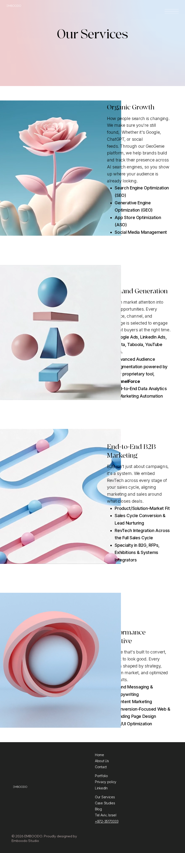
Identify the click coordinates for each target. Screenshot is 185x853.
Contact (101, 767)
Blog (98, 809)
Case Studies (105, 803)
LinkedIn (101, 788)
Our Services (105, 797)
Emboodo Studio (25, 841)
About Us (102, 761)
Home (99, 755)
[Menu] (171, 11)
